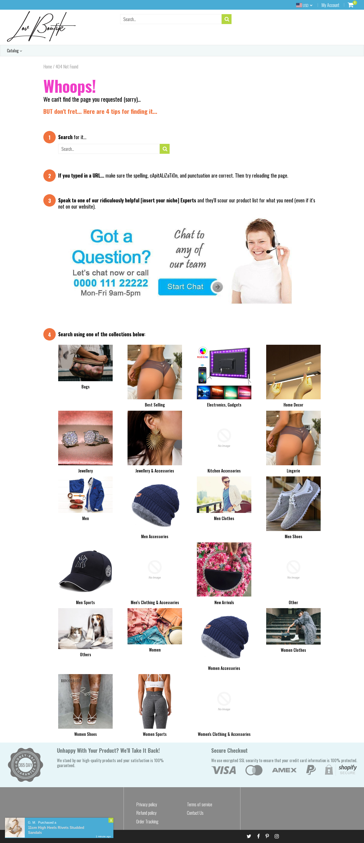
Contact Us (195, 813)
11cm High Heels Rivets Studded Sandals (56, 830)
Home (47, 66)
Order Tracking (147, 821)
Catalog (13, 51)
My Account (330, 5)
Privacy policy (146, 804)
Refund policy (146, 813)
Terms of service (199, 804)
